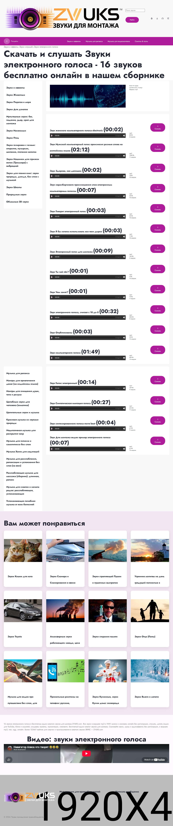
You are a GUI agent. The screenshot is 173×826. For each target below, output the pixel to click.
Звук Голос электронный (64, 383)
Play (51, 135)
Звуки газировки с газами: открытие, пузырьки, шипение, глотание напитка (21, 148)
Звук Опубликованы (61, 332)
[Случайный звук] (168, 18)
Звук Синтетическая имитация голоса (70, 403)
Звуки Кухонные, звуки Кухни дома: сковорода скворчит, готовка (105, 703)
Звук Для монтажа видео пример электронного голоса (80, 437)
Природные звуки (16, 194)
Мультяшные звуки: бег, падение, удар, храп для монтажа (20, 120)
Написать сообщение (127, 791)
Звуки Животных (15, 95)
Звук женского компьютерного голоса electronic (76, 130)
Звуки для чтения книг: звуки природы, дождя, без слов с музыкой (22, 177)
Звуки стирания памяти (105, 636)
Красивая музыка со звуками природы (22, 421)
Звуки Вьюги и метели (147, 696)
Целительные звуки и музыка (22, 412)
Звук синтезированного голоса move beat (73, 423)
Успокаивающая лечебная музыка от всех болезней (20, 502)
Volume (123, 135)
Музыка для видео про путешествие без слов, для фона (22, 703)
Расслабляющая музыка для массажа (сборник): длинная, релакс (22, 476)
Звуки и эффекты (11, 46)
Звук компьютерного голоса (65, 352)
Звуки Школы (14, 187)
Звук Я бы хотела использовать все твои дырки (76, 231)
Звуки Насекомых (16, 130)
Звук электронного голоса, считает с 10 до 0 (74, 312)
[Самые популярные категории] (152, 18)
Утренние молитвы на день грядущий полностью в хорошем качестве (149, 583)
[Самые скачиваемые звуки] (157, 18)
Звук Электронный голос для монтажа (71, 251)
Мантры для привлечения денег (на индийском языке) (22, 382)
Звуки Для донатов (17, 109)
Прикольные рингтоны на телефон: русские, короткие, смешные (64, 703)
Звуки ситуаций (26, 46)
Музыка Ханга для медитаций (22, 451)
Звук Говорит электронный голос (68, 211)
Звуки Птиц (12, 138)
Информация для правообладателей (80, 791)
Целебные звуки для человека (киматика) (18, 403)
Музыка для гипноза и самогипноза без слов (18, 442)
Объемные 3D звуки (17, 201)
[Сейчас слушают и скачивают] (162, 18)
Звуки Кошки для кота (20, 576)
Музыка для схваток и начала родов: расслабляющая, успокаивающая (22, 490)
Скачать (158, 128)
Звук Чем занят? (59, 292)
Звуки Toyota (15, 636)
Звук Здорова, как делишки (66, 171)
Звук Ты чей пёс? (59, 272)
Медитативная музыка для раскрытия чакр (21, 432)
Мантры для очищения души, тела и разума (22, 392)
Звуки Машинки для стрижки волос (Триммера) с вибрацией (22, 162)
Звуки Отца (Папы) (145, 636)
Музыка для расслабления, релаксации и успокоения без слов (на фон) (23, 462)
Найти (132, 19)
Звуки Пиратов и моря (18, 102)
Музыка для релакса (18, 373)
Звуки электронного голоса (46, 46)
